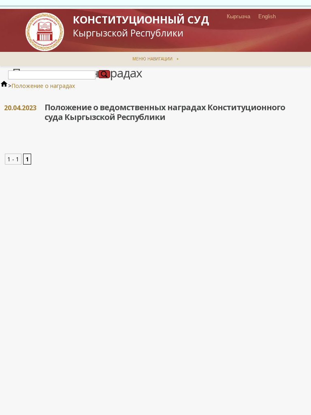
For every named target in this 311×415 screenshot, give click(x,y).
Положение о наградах (43, 86)
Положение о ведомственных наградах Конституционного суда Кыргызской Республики (165, 112)
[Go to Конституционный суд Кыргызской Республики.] (4, 86)
